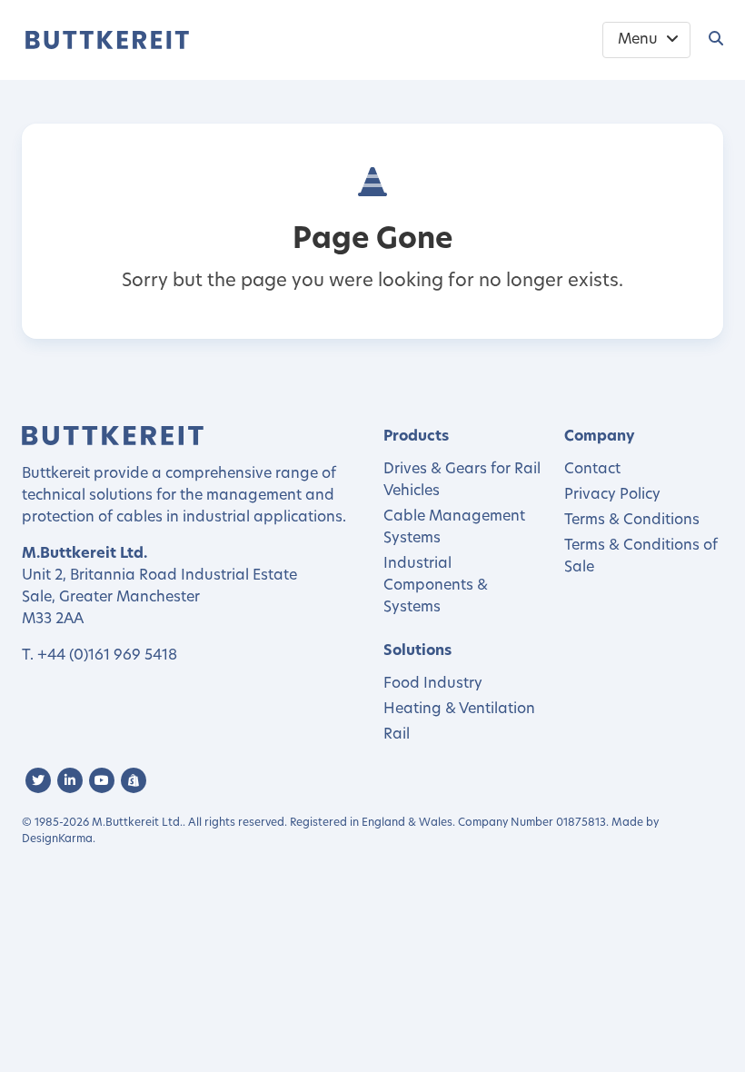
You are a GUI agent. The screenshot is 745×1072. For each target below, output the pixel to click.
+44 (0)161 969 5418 (107, 656)
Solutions (417, 651)
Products (416, 437)
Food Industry (432, 684)
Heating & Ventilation (459, 709)
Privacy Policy (612, 495)
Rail (396, 735)
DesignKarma (57, 839)
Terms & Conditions (632, 520)
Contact (592, 469)
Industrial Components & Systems (435, 586)
